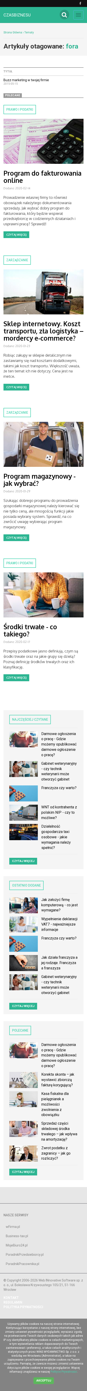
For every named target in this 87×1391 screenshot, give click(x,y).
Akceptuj (43, 1380)
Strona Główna (12, 32)
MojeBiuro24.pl (17, 1245)
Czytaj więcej (16, 234)
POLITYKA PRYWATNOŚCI (23, 1307)
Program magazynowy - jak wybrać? (39, 479)
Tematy (29, 32)
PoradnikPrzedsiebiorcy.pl (25, 1254)
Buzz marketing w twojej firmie (26, 80)
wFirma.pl (13, 1227)
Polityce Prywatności (64, 1371)
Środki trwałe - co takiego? (30, 630)
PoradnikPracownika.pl (22, 1264)
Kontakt (11, 1298)
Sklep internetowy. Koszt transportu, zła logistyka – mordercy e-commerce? (43, 331)
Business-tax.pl (17, 1236)
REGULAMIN (12, 1302)
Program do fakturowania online (42, 176)
